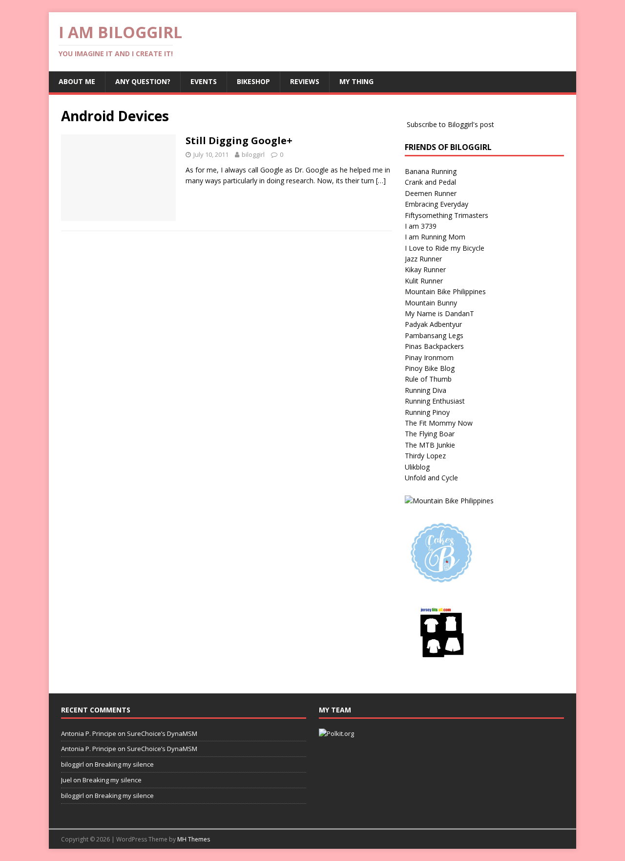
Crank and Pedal (430, 182)
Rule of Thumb (428, 379)
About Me (77, 81)
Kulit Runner (424, 280)
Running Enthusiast (435, 401)
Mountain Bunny (431, 302)
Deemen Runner (431, 193)
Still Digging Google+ (239, 140)
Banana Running (431, 171)
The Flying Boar (430, 433)
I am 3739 (421, 226)
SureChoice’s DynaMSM (162, 733)
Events (203, 81)
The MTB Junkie (430, 445)
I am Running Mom (435, 236)
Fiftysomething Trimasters (446, 215)
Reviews (304, 81)
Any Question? (142, 81)
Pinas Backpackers (434, 346)
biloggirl (253, 154)
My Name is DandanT (439, 313)
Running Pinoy (427, 412)
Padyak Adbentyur (433, 324)
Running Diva (425, 390)
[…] (381, 180)
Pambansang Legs (434, 335)
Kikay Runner (425, 269)
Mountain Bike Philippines (445, 291)
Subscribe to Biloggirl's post (450, 124)
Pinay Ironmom (429, 357)
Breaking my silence (124, 764)
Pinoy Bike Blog (430, 368)
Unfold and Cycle (431, 477)
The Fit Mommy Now (439, 423)
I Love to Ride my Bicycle (444, 248)
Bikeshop (253, 81)
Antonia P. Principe (88, 733)
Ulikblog (417, 467)
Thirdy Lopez (425, 455)
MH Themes (193, 839)
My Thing (356, 81)
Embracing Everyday (436, 204)
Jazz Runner (423, 258)
